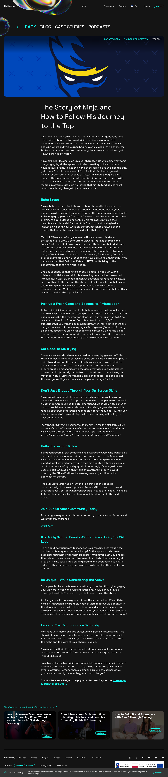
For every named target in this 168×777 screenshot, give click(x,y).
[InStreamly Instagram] (130, 758)
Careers (57, 758)
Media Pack (96, 758)
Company (46, 758)
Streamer (19, 765)
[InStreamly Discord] (149, 758)
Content (68, 758)
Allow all (158, 773)
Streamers (109, 6)
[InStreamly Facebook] (142, 758)
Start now (47, 525)
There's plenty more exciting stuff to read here (26, 707)
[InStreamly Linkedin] (156, 758)
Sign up (159, 6)
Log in (147, 6)
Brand (30, 765)
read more (47, 736)
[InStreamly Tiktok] (136, 758)
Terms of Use (61, 766)
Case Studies (82, 758)
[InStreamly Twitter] (163, 758)
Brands (122, 6)
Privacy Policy (45, 766)
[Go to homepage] (39, 6)
